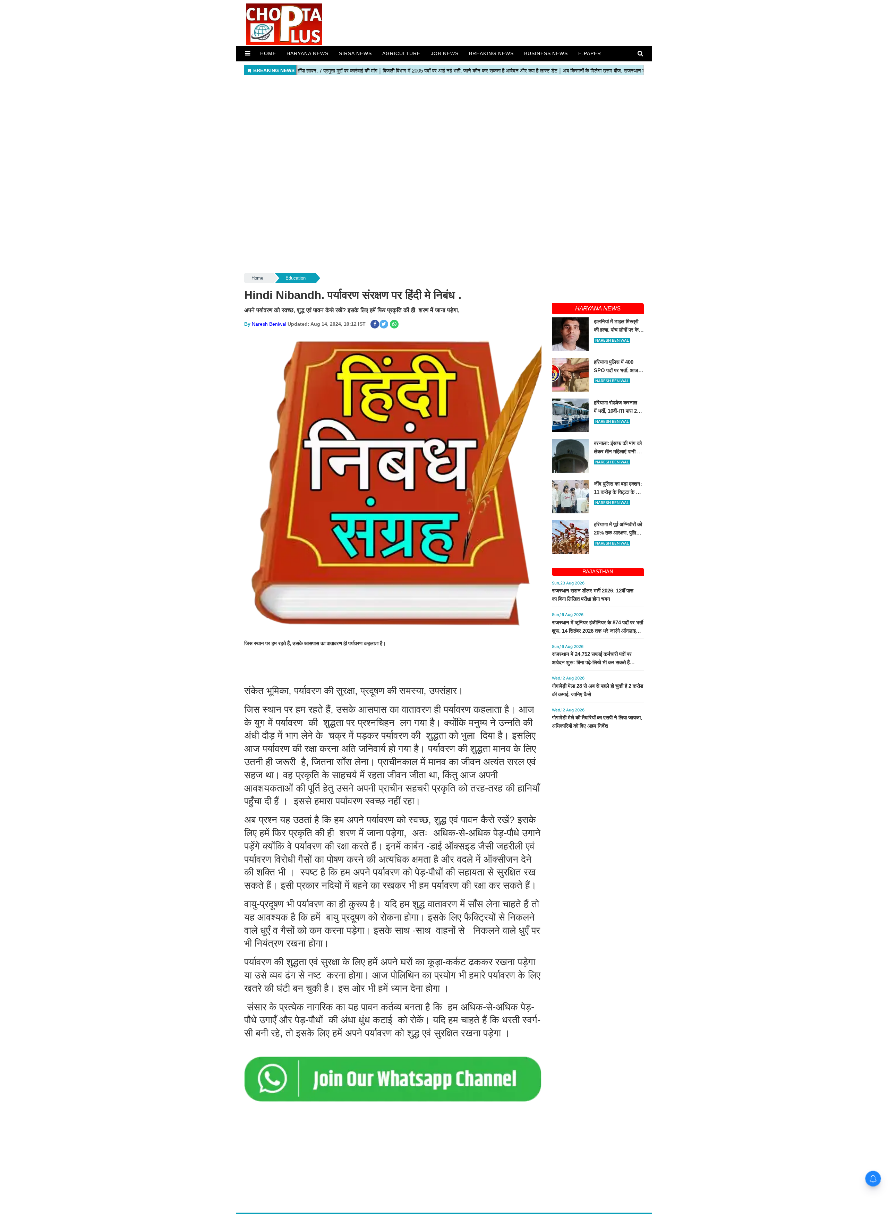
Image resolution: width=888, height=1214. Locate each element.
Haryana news (307, 53)
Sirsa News (355, 53)
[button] (247, 53)
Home (268, 53)
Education (295, 278)
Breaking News (491, 53)
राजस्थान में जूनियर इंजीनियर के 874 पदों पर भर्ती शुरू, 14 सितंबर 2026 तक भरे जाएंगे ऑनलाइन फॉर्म (597, 630)
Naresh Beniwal (269, 324)
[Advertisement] (444, 126)
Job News (445, 53)
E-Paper (589, 53)
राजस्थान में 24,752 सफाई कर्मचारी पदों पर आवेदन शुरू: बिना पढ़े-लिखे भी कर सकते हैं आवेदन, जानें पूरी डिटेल (592, 662)
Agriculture (401, 53)
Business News (546, 53)
